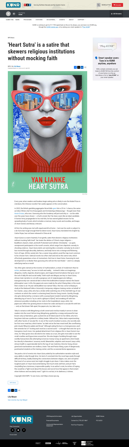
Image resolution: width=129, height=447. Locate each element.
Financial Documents (52, 420)
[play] (8, 14)
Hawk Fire (10, 19)
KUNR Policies (100, 416)
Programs (28, 19)
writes (16, 270)
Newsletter (106, 5)
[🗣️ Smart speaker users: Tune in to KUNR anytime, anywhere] (107, 46)
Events (62, 19)
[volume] (14, 14)
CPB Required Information (54, 416)
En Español (51, 19)
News (17, 19)
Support (81, 19)
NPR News (11, 38)
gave (54, 208)
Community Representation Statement (54, 425)
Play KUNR (86, 27)
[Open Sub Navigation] (21, 19)
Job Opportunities (76, 416)
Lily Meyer (17, 66)
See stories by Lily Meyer (17, 400)
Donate (118, 5)
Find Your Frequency (77, 425)
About (71, 19)
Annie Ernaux (19, 213)
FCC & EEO (99, 420)
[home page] (21, 419)
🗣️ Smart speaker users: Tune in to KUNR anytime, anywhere (107, 60)
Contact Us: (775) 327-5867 (79, 420)
